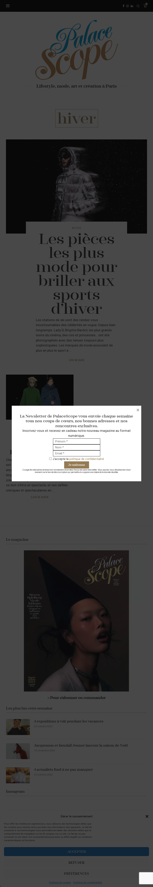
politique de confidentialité (86, 459)
